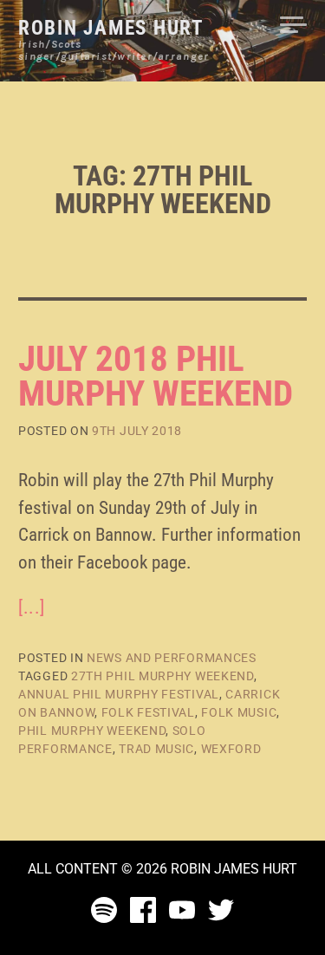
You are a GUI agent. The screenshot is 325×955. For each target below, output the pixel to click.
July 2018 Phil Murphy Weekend (155, 376)
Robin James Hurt (111, 28)
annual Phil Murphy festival (118, 694)
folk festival (148, 712)
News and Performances (172, 658)
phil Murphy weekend (92, 730)
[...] (31, 607)
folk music (238, 712)
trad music (156, 749)
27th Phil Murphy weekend (162, 676)
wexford (231, 749)
